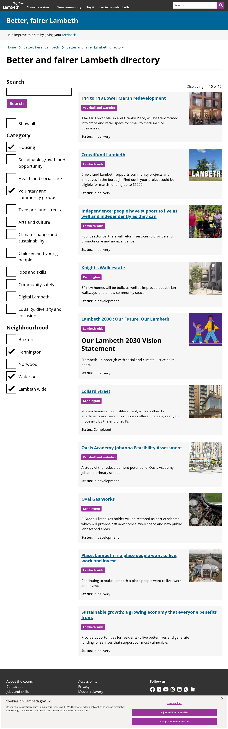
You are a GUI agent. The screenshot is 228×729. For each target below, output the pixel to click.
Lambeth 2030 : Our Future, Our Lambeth (125, 319)
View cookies (174, 703)
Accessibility (87, 681)
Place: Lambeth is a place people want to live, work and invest (129, 558)
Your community (69, 7)
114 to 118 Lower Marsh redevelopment (123, 98)
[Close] (222, 698)
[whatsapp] (186, 690)
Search (15, 81)
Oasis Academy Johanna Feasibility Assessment (131, 448)
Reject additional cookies (174, 712)
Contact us (14, 686)
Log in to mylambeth (114, 7)
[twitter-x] (159, 690)
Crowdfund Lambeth (103, 154)
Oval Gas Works (98, 499)
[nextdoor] (192, 690)
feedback (69, 35)
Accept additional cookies (174, 721)
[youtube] (166, 690)
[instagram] (172, 690)
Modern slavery (90, 691)
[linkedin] (179, 690)
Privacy (84, 686)
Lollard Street (95, 391)
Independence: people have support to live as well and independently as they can (129, 213)
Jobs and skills (17, 691)
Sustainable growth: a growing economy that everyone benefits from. (149, 614)
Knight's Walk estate (103, 267)
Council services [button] (38, 7)
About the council (20, 681)
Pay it (90, 7)
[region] (114, 712)
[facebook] (152, 690)
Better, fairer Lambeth (42, 20)
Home (11, 47)
